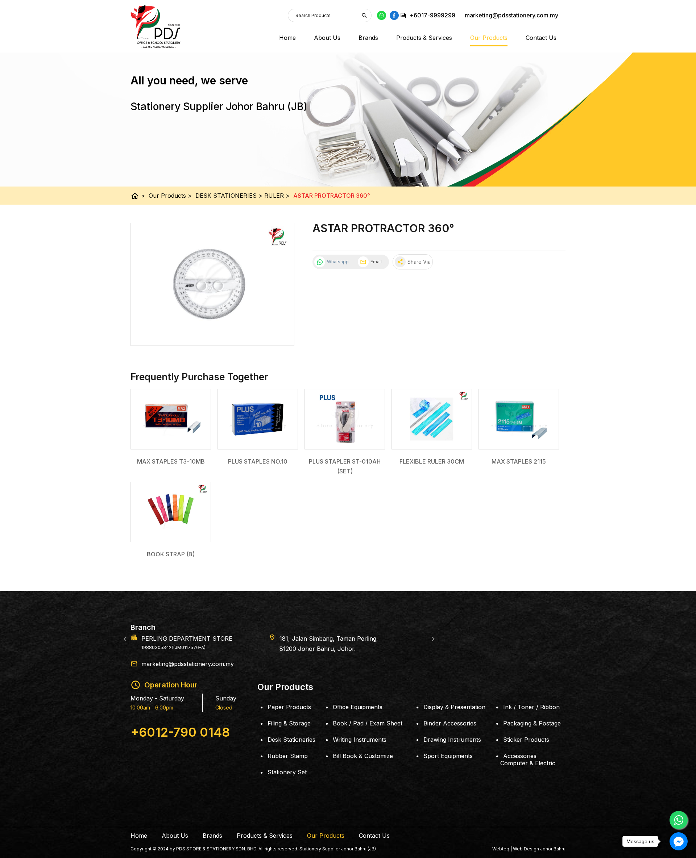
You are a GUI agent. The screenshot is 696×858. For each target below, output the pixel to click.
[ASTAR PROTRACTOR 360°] (212, 284)
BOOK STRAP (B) (171, 554)
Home (287, 37)
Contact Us (541, 37)
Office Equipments (357, 707)
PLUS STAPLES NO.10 (257, 461)
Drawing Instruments (452, 739)
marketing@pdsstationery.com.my (187, 663)
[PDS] (155, 26)
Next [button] (433, 638)
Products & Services (424, 37)
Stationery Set (287, 772)
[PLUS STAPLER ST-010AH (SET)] (345, 419)
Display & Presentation (454, 707)
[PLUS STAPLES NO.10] (258, 419)
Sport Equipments (448, 755)
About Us (327, 37)
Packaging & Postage (532, 723)
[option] (348, 638)
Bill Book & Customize (363, 755)
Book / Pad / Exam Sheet (367, 723)
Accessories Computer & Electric (527, 759)
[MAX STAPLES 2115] (519, 419)
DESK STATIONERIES (228, 195)
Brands (368, 37)
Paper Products (289, 707)
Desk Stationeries (291, 739)
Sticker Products (526, 739)
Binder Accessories (449, 723)
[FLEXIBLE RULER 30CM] (432, 419)
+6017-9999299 (432, 15)
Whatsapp (338, 261)
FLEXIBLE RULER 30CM (431, 461)
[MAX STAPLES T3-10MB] (171, 419)
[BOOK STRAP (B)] (171, 512)
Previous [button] (125, 638)
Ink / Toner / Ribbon (531, 707)
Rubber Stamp (288, 755)
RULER (277, 195)
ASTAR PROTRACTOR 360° (331, 195)
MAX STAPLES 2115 (519, 461)
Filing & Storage (289, 723)
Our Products (489, 37)
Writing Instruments (359, 739)
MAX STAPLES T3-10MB (171, 461)
